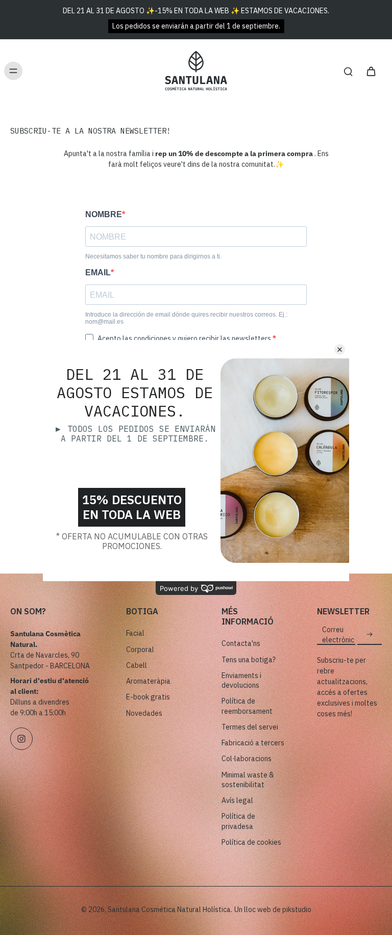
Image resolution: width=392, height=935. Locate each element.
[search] (348, 71)
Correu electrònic (338, 634)
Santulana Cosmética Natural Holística (169, 909)
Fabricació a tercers (253, 742)
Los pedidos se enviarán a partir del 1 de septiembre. (196, 26)
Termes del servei (250, 727)
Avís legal (237, 800)
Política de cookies (251, 842)
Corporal (140, 649)
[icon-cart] (370, 71)
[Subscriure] (369, 635)
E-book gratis (148, 697)
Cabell (136, 665)
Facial (135, 633)
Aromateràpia (148, 681)
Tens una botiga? (249, 659)
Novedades (144, 713)
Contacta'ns (241, 643)
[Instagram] (21, 739)
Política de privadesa (238, 821)
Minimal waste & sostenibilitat (248, 779)
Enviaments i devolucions (241, 680)
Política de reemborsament (247, 705)
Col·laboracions (247, 758)
